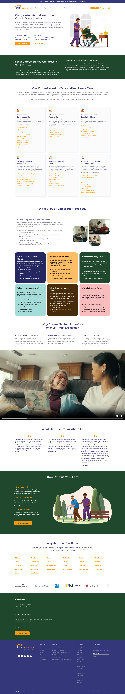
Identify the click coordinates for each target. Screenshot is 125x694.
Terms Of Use (106, 691)
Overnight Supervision (55, 132)
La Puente (18, 565)
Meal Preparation (21, 131)
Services (42, 650)
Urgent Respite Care (54, 136)
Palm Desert (80, 654)
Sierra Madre (51, 569)
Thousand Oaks (80, 664)
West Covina (34, 573)
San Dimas (98, 565)
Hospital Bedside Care (87, 127)
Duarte (49, 561)
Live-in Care (52, 130)
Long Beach (80, 675)
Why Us (45, 8)
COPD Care (84, 129)
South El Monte (67, 569)
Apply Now (82, 1)
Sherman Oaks (80, 659)
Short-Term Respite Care (55, 134)
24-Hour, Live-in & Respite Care (59, 650)
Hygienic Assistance (22, 129)
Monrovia (34, 565)
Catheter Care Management (56, 185)
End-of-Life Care (53, 174)
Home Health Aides (86, 184)
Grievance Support (54, 183)
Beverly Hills (80, 668)
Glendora (81, 561)
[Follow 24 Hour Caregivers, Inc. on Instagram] (25, 655)
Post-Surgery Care (86, 186)
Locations (59, 8)
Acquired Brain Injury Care (24, 179)
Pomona (65, 565)
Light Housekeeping (22, 127)
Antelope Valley (80, 673)
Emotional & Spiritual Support (56, 177)
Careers (52, 8)
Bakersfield (79, 682)
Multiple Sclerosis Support (88, 190)
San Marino (34, 569)
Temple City (98, 569)
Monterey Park (51, 565)
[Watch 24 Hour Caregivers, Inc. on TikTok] (28, 655)
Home (41, 648)
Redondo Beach (81, 666)
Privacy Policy (96, 691)
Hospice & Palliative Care (58, 657)
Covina (17, 561)
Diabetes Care (85, 137)
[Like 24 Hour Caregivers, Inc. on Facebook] (19, 655)
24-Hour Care (52, 128)
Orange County (80, 657)
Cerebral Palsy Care (22, 177)
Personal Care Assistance (23, 146)
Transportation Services (23, 144)
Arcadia (33, 558)
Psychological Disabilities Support (25, 181)
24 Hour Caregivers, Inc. (33, 691)
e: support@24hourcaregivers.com (101, 650)
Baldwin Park (67, 558)
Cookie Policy (85, 691)
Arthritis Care (84, 183)
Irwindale (97, 561)
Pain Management (86, 179)
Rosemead (82, 565)
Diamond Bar (35, 561)
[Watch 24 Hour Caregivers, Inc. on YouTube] (31, 655)
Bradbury (81, 558)
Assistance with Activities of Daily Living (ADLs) (29, 174)
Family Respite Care (54, 179)
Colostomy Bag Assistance (88, 192)
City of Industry (99, 558)
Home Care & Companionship (59, 648)
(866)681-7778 (105, 8)
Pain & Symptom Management (57, 175)
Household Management (23, 140)
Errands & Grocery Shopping (24, 133)
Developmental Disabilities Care (25, 185)
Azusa (49, 558)
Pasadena (79, 650)
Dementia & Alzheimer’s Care (88, 135)
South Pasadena (83, 569)
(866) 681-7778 (38, 43)
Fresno (78, 678)
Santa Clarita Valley (81, 661)
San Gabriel (18, 569)
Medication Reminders (22, 142)
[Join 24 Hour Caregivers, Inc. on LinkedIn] (22, 655)
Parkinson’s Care (85, 133)
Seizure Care (20, 175)
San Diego (79, 652)
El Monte (65, 561)
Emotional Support (21, 136)
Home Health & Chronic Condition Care (61, 659)
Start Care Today (22, 43)
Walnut (17, 573)
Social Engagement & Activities (25, 134)
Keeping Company (21, 138)
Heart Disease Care (86, 139)
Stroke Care (84, 126)
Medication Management (87, 177)
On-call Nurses (85, 188)
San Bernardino (81, 671)
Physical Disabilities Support (24, 187)
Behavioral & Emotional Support (25, 183)
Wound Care (84, 181)
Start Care (95, 8)
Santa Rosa (80, 680)
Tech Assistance (21, 148)
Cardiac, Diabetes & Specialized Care (61, 652)
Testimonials (68, 8)
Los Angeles (80, 648)
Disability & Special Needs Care (59, 654)
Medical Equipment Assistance (57, 187)
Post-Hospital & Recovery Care (89, 131)
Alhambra (18, 558)
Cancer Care (52, 181)
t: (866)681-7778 (96, 648)
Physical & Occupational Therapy (89, 175)
